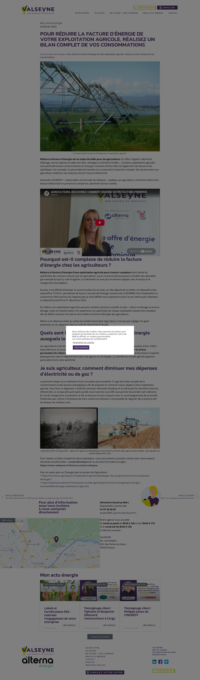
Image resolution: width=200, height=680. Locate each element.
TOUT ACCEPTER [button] (81, 347)
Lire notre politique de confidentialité (89, 338)
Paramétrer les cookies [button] (83, 342)
